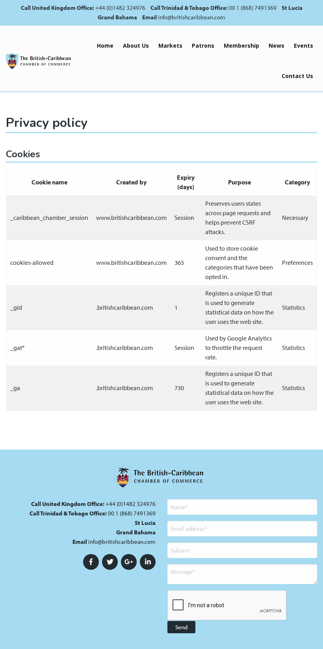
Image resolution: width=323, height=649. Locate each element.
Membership (241, 45)
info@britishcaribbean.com (191, 17)
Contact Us (297, 76)
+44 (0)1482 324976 (120, 7)
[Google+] (129, 562)
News (276, 45)
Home (105, 45)
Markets (170, 45)
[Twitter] (110, 562)
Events (303, 45)
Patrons (203, 45)
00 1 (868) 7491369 (253, 7)
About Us (136, 45)
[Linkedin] (148, 562)
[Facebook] (91, 562)
